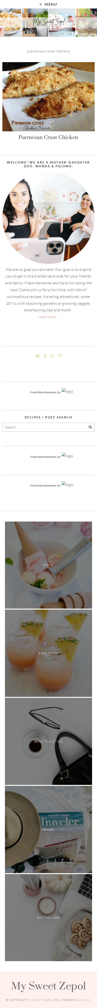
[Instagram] (52, 356)
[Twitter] (38, 356)
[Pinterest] (59, 356)
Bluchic (83, 1000)
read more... (49, 316)
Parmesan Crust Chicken (48, 137)
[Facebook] (45, 356)
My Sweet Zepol (48, 985)
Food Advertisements (43, 392)
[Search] (90, 427)
